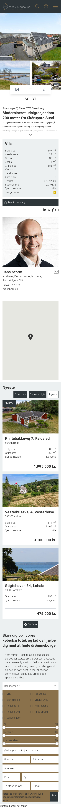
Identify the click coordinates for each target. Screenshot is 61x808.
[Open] (55, 686)
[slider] (4, 727)
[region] (30, 340)
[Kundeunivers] (46, 6)
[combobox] (28, 687)
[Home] (16, 6)
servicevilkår (35, 797)
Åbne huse (20, 394)
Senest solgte (37, 394)
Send (54, 795)
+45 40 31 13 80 (11, 285)
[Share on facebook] (52, 210)
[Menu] (55, 6)
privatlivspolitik (18, 797)
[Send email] (56, 210)
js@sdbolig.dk (10, 289)
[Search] (37, 6)
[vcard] (56, 276)
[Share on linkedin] (44, 210)
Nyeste (53, 394)
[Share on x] (48, 210)
